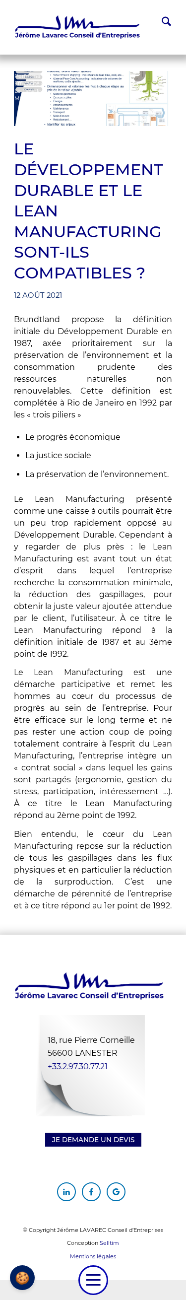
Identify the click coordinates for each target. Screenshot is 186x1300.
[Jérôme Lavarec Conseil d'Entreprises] (77, 27)
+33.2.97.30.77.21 (78, 1066)
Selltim (109, 1242)
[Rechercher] (161, 23)
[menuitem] (161, 23)
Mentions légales (93, 1256)
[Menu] (93, 1280)
